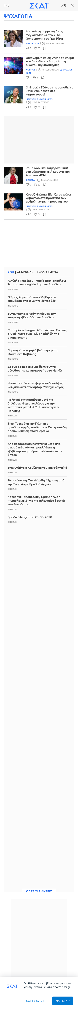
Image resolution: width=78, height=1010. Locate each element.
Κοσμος (30, 70)
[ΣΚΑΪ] (39, 5)
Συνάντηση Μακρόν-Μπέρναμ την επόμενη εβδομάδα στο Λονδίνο (32, 315)
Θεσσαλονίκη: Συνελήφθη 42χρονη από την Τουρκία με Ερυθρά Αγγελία (36, 482)
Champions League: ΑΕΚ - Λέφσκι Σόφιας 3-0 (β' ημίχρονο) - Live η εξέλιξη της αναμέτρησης (37, 334)
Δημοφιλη (25, 272)
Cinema (30, 180)
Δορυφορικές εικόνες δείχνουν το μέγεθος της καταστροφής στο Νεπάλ (35, 368)
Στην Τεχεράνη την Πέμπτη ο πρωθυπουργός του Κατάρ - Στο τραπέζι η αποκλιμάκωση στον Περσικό (37, 427)
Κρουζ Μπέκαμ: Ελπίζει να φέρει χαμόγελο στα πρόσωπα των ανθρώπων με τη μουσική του (48, 198)
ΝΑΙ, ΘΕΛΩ (63, 1001)
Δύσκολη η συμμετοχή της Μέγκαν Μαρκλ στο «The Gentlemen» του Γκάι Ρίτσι (44, 35)
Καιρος (64, 5)
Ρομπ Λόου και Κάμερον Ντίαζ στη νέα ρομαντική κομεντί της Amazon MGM (48, 172)
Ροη (11, 272)
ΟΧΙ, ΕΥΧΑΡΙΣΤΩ (36, 1001)
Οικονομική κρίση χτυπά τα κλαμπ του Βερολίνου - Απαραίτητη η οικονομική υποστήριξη (50, 62)
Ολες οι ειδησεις (39, 891)
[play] (13, 201)
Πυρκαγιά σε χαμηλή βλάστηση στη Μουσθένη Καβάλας (33, 352)
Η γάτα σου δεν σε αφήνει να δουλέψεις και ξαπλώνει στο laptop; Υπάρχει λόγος (36, 385)
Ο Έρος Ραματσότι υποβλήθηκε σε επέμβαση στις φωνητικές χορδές (32, 299)
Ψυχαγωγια (32, 43)
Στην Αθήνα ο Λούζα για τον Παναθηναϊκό (37, 467)
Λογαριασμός (72, 5)
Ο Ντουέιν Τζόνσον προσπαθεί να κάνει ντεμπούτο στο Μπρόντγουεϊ (49, 91)
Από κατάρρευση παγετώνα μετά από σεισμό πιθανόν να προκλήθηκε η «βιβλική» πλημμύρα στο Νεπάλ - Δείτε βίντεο (35, 450)
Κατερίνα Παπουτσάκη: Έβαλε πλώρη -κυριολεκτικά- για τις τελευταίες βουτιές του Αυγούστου (37, 501)
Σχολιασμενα (47, 272)
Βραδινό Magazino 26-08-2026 (30, 517)
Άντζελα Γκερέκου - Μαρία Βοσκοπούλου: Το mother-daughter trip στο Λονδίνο (37, 282)
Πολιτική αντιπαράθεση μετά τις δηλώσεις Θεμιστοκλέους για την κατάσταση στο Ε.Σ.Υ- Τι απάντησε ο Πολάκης (33, 405)
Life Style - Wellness (39, 99)
